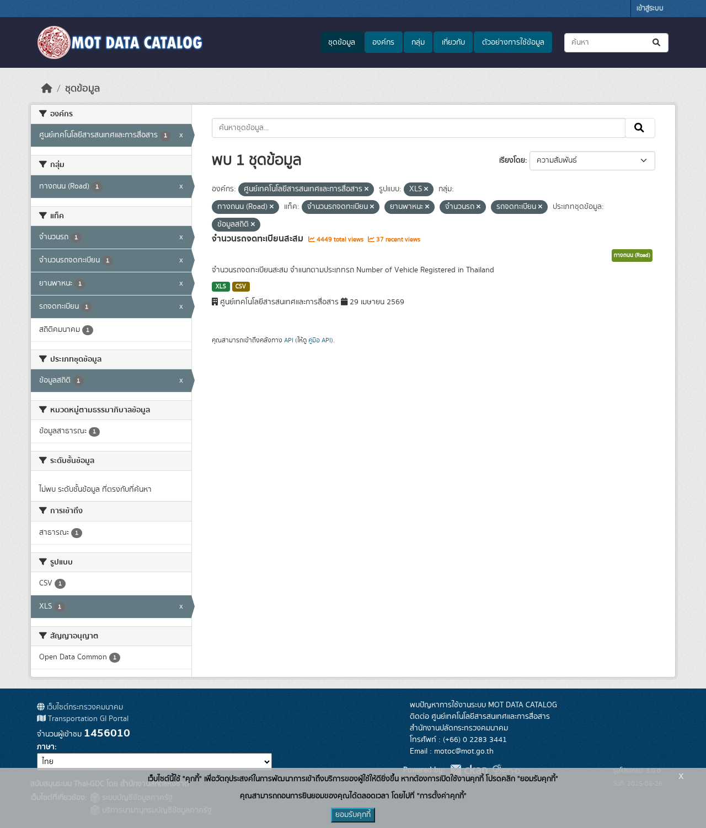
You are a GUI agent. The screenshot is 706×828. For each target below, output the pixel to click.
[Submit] (657, 42)
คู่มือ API (319, 340)
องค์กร (383, 42)
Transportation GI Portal (87, 718)
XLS (221, 286)
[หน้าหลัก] (46, 89)
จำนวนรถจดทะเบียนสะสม (259, 239)
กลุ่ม (418, 42)
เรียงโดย (512, 160)
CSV (241, 286)
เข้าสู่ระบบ (650, 8)
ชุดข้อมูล (341, 42)
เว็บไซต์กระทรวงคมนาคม (84, 707)
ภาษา (46, 746)
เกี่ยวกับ (453, 42)
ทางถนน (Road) (632, 255)
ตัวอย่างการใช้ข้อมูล (513, 42)
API (288, 340)
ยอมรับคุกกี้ (353, 814)
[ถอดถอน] (366, 189)
